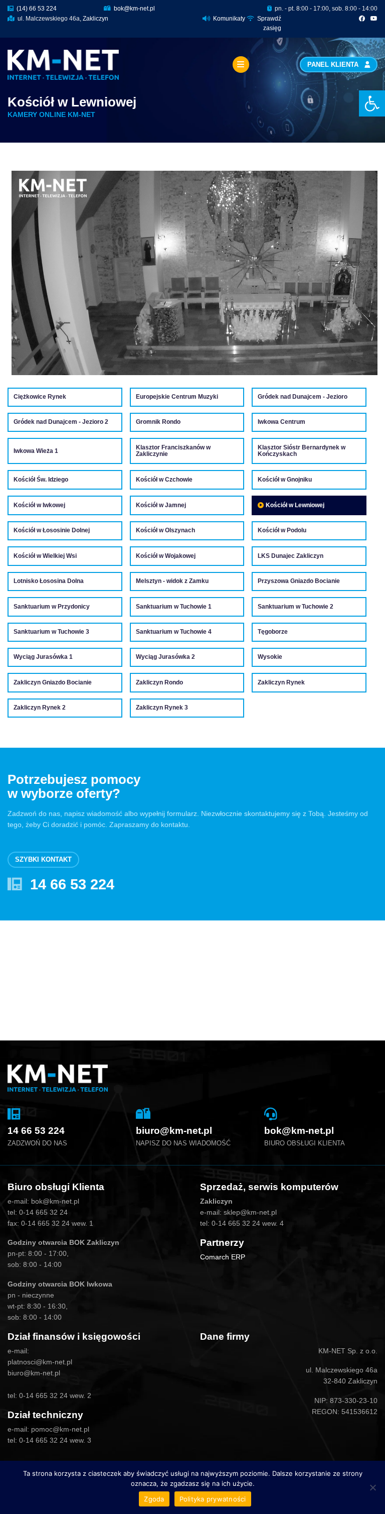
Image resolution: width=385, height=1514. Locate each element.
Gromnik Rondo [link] (158, 422)
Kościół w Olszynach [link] (165, 530)
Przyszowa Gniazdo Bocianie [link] (299, 581)
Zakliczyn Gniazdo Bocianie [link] (53, 682)
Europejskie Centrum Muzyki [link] (177, 397)
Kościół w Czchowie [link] (164, 480)
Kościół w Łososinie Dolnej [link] (52, 530)
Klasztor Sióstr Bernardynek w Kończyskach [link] (301, 451)
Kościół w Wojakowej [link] (166, 556)
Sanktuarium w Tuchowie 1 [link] (174, 607)
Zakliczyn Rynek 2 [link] (40, 708)
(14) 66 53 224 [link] (36, 8)
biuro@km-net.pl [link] (174, 1130)
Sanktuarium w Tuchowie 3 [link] (51, 632)
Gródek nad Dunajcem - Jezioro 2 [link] (61, 422)
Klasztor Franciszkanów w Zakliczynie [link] (173, 451)
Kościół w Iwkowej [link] (39, 505)
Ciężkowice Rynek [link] (40, 397)
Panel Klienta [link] (333, 64)
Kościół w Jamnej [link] (161, 505)
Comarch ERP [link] (222, 1257)
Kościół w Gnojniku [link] (285, 480)
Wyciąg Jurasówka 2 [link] (165, 657)
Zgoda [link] (154, 1499)
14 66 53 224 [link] (72, 884)
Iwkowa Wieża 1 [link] (36, 451)
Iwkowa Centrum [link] (281, 422)
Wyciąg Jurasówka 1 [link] (43, 657)
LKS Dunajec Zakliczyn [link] (290, 556)
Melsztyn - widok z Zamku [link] (172, 581)
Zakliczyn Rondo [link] (159, 682)
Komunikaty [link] (229, 18)
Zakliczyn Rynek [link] (281, 682)
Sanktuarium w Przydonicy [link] (52, 607)
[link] (372, 103)
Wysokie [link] (270, 657)
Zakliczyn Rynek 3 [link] (162, 708)
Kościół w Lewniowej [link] (295, 505)
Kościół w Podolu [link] (282, 530)
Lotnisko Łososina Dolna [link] (49, 581)
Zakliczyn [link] (95, 18)
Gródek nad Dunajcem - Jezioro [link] (302, 397)
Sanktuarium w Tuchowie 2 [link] (295, 607)
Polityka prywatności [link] (212, 1499)
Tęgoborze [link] (273, 632)
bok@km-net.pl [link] (133, 8)
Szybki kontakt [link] (43, 860)
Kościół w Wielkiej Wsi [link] (45, 556)
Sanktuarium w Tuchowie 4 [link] (174, 632)
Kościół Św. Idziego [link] (41, 480)
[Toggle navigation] (241, 64)
